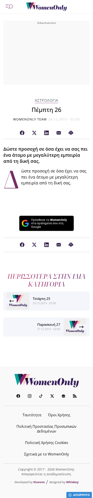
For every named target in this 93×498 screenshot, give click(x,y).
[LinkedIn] (46, 133)
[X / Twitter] (34, 133)
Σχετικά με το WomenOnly (46, 454)
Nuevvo (39, 482)
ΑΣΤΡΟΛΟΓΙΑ (46, 100)
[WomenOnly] (46, 7)
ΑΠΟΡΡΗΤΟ (81, 495)
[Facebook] (22, 133)
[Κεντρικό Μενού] (9, 7)
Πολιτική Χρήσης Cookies (46, 442)
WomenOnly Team (30, 119)
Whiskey (72, 482)
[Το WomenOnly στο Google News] (63, 396)
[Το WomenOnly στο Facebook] (18, 396)
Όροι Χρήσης (59, 414)
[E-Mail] (58, 133)
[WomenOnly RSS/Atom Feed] (75, 396)
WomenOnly (46, 380)
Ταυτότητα (32, 414)
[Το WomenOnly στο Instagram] (29, 396)
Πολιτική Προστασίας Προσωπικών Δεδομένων (46, 429)
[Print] (71, 133)
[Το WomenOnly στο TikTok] (41, 396)
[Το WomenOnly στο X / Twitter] (52, 396)
